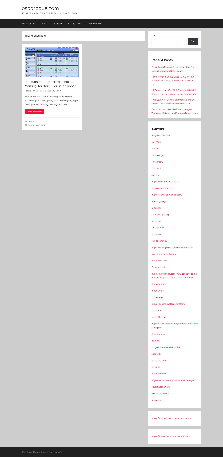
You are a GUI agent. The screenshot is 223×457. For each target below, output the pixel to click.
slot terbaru (157, 161)
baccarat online (159, 360)
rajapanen (156, 208)
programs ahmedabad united (166, 347)
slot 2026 (156, 234)
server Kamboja (159, 317)
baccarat (156, 367)
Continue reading (34, 112)
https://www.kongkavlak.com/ (167, 194)
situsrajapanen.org (161, 387)
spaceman (157, 310)
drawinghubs (158, 334)
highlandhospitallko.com (164, 254)
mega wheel (158, 290)
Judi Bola (57, 23)
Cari (154, 35)
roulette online (159, 373)
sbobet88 (156, 354)
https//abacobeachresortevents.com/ (171, 436)
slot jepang (157, 297)
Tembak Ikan (95, 23)
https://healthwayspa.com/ (165, 181)
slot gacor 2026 (159, 241)
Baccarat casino (159, 267)
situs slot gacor (159, 155)
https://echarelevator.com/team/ (169, 304)
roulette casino (159, 260)
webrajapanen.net (161, 393)
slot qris (155, 175)
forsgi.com (157, 400)
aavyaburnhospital (161, 135)
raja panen (157, 221)
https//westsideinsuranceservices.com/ (172, 418)
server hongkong (160, 214)
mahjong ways (159, 201)
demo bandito (159, 284)
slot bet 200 (157, 168)
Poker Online (28, 23)
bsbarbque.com (40, 8)
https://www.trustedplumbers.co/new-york (174, 380)
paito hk (156, 340)
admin (58, 91)
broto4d (156, 148)
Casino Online (75, 23)
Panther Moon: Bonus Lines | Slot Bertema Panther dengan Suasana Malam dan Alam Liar (173, 80)
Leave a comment (36, 125)
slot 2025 (156, 142)
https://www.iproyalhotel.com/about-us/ (172, 247)
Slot (44, 23)
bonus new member (162, 188)
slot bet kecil (158, 227)
